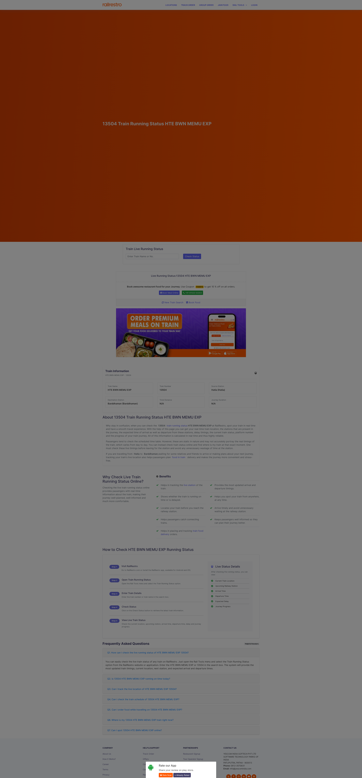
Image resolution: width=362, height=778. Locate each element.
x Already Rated (182, 775)
